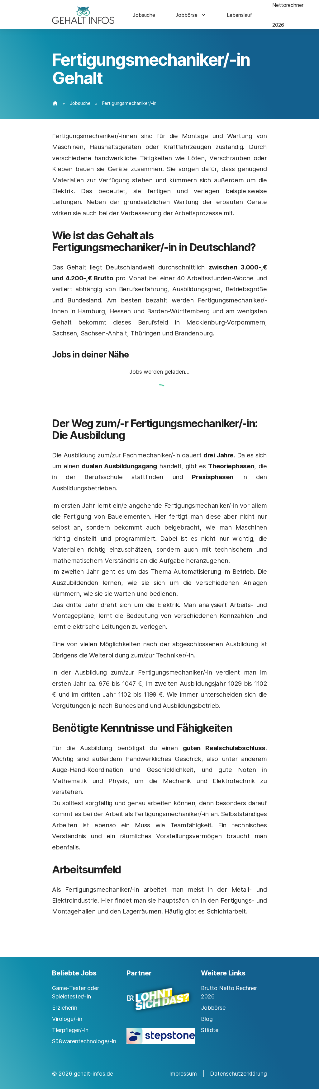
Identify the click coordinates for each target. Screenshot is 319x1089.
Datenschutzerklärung (238, 1073)
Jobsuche (144, 15)
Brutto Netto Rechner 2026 (229, 992)
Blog (207, 1019)
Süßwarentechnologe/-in (84, 1041)
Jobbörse (186, 15)
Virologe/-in (67, 1019)
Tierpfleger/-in (70, 1030)
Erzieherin (64, 1007)
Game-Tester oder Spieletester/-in (75, 992)
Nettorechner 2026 (287, 15)
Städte (209, 1030)
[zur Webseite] (159, 1005)
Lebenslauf (239, 15)
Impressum (183, 1073)
